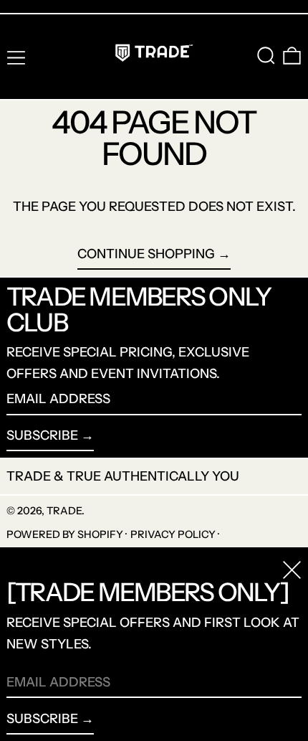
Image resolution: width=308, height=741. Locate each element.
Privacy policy (173, 534)
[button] (266, 55)
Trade (64, 510)
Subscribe (42, 435)
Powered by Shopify (64, 534)
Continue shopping (146, 254)
